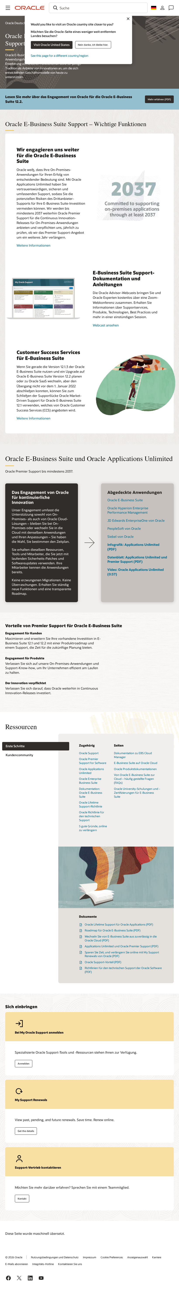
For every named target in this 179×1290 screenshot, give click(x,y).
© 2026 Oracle (13, 1257)
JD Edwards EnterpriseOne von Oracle (136, 520)
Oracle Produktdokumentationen (135, 769)
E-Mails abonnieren (16, 1264)
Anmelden (23, 1063)
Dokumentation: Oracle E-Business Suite (90, 792)
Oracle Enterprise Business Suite (90, 780)
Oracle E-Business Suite (125, 500)
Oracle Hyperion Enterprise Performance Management (127, 510)
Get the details (26, 1131)
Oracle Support (88, 753)
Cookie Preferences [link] (112, 1257)
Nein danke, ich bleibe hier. (93, 44)
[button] (7, 7)
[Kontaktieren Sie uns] (171, 7)
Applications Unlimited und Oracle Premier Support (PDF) (121, 946)
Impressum (89, 1257)
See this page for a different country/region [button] (59, 55)
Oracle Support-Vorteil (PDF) (103, 962)
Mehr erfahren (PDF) (159, 99)
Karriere (156, 1257)
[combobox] (98, 8)
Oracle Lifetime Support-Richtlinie (90, 804)
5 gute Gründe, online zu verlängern (93, 828)
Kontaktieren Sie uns (70, 1264)
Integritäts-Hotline (43, 1264)
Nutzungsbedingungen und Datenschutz (55, 1257)
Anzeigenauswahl (137, 1257)
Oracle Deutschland (18, 23)
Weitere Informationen (33, 245)
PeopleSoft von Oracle (124, 528)
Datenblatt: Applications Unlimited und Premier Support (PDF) (137, 559)
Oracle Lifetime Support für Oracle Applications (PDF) (119, 924)
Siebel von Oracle (120, 536)
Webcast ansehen (106, 325)
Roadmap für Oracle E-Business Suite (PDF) (112, 930)
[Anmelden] (162, 7)
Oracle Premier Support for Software (92, 761)
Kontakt (22, 1198)
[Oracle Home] (29, 8)
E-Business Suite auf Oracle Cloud (135, 763)
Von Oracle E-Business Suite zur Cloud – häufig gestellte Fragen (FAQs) (134, 778)
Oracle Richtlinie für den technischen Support (91, 816)
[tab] (35, 746)
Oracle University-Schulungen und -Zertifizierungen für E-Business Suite (137, 792)
